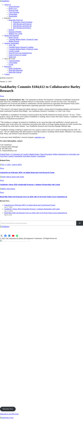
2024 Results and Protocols (22, 26)
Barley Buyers (13, 37)
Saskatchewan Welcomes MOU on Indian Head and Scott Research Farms (27, 172)
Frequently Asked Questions (22, 22)
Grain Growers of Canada (17, 55)
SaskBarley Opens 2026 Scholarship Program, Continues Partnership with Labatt (30, 184)
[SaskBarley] (5, 1)
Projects (11, 30)
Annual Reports (14, 6)
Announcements (14, 61)
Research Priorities (15, 32)
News (2, 96)
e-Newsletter (13, 63)
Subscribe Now (7, 409)
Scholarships (13, 14)
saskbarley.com (39, 137)
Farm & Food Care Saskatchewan (20, 53)
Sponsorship (13, 16)
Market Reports (14, 41)
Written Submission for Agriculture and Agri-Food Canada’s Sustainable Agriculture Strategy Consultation (39, 155)
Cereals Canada (14, 51)
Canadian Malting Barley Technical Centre (23, 39)
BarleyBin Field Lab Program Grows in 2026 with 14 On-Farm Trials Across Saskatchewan (33, 197)
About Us (7, 4)
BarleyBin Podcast (15, 72)
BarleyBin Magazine (16, 70)
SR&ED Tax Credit (15, 33)
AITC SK (12, 45)
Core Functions (14, 12)
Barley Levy (13, 8)
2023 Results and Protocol (22, 28)
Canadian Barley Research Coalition (21, 47)
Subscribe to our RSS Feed (9, 414)
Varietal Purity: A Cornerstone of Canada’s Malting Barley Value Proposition (26, 154)
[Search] (79, 223)
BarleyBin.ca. (72, 421)
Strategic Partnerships (11, 43)
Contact (7, 74)
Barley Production (15, 68)
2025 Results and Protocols (22, 24)
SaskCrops (12, 57)
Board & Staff (13, 10)
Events (11, 64)
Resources (7, 66)
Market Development (11, 35)
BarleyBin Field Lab (16, 20)
